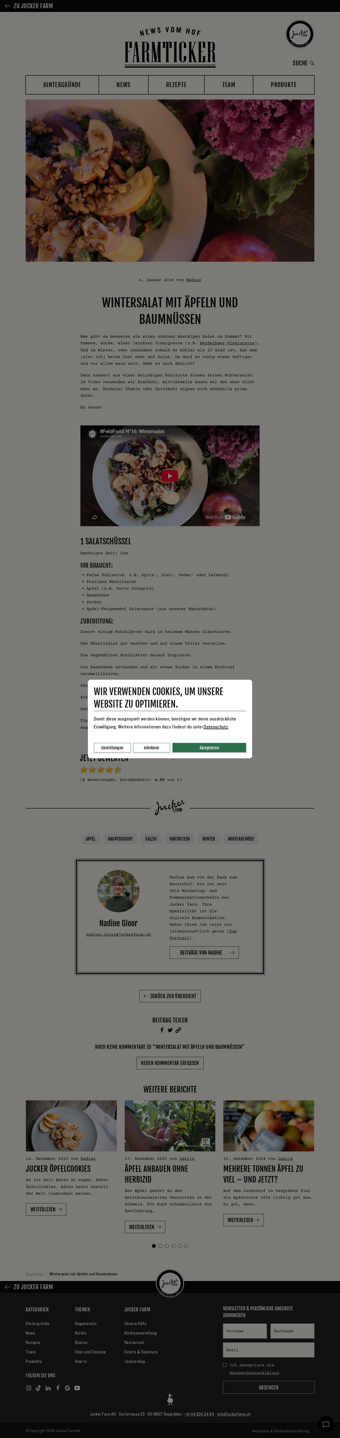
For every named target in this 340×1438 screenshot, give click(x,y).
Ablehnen (151, 747)
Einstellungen (112, 747)
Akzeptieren (209, 747)
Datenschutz (216, 727)
